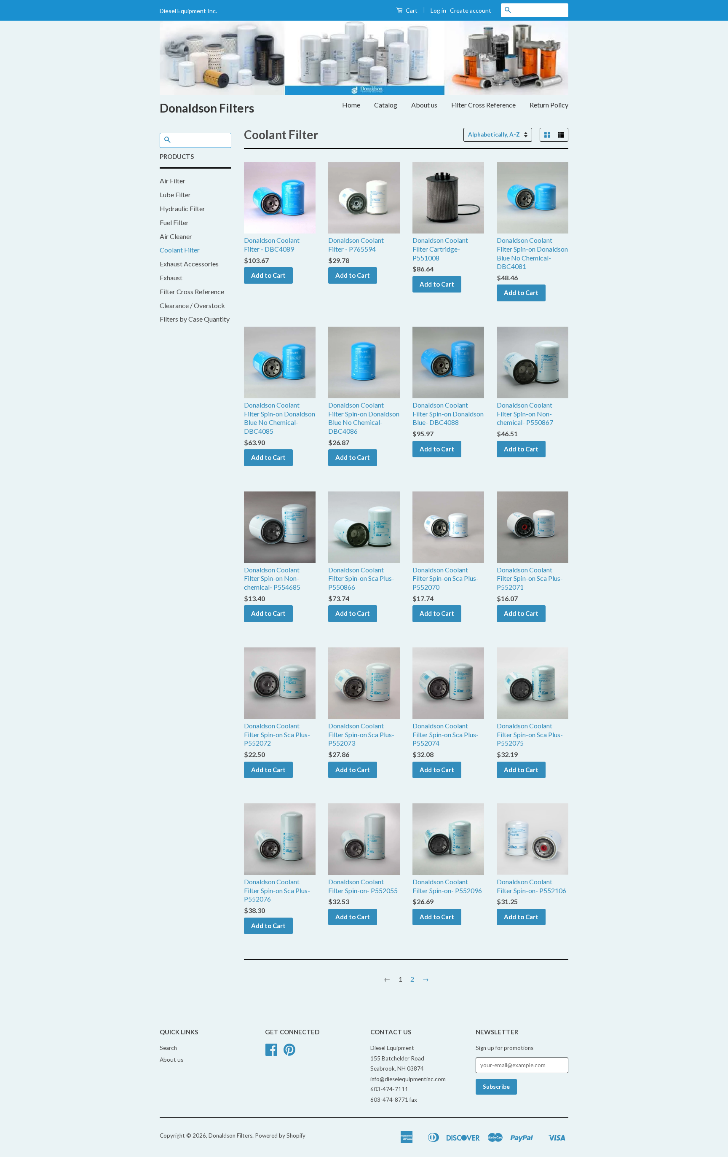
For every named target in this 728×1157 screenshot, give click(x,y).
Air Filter (172, 181)
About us (424, 105)
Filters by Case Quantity (195, 319)
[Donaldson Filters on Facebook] (271, 1052)
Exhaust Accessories (189, 264)
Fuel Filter (174, 222)
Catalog (385, 105)
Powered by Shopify (280, 1135)
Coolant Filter (180, 250)
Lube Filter (175, 195)
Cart (411, 10)
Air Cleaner (176, 236)
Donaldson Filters (207, 108)
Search (168, 1047)
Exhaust (171, 278)
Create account (470, 10)
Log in (438, 10)
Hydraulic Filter (182, 208)
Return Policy (549, 105)
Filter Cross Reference (483, 105)
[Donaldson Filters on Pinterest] (289, 1052)
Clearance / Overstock (192, 305)
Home (351, 105)
